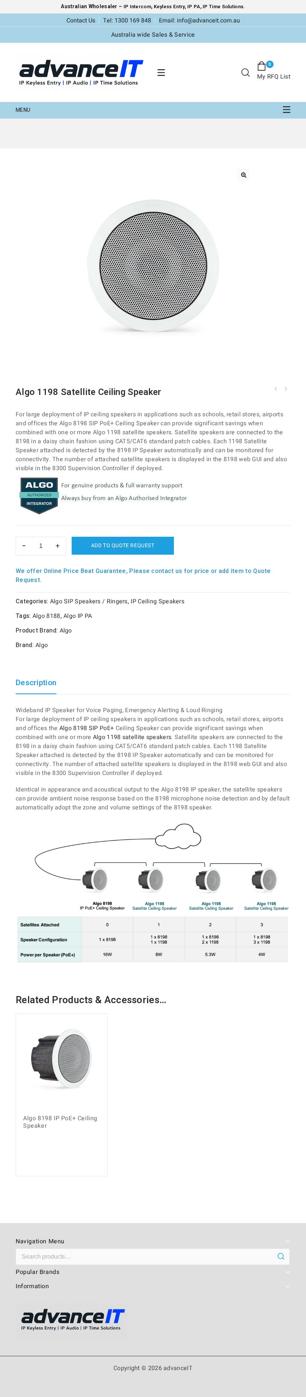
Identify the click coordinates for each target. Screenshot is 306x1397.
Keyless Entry (168, 6)
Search (280, 1256)
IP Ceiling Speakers (157, 601)
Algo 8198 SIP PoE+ (86, 728)
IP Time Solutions (223, 6)
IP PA (193, 6)
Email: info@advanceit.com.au (199, 20)
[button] (243, 175)
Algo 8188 (46, 616)
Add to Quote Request (122, 545)
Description (36, 683)
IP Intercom (137, 6)
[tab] (40, 686)
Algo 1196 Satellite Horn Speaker (285, 389)
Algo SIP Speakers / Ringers (89, 601)
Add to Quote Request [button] (64, 1166)
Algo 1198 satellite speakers (132, 737)
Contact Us (80, 20)
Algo (66, 630)
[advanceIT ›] (81, 72)
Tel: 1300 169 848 (127, 20)
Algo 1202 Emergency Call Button (276, 389)
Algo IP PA (77, 616)
